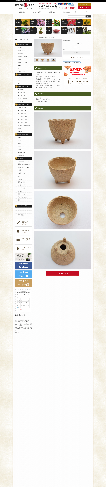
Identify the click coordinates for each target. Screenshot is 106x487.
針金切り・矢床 (22, 173)
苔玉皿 (19, 128)
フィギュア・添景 (22, 206)
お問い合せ (52, 12)
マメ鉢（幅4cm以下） (23, 107)
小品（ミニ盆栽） (22, 77)
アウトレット (21, 203)
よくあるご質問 (37, 12)
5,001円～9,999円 (22, 95)
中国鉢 (19, 149)
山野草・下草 (21, 71)
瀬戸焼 (19, 146)
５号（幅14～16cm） (23, 119)
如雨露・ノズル (22, 185)
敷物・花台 (21, 200)
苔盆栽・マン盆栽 (22, 62)
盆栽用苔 (20, 65)
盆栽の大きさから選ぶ (23, 74)
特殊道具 (20, 179)
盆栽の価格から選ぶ (23, 86)
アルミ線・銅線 (22, 188)
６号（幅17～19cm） (23, 122)
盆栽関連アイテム (22, 158)
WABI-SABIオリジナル (23, 161)
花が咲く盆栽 (21, 50)
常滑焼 (19, 140)
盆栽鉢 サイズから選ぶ (23, 104)
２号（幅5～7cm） (22, 110)
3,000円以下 (21, 89)
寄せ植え (20, 59)
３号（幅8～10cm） (23, 113)
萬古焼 (19, 143)
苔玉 (19, 68)
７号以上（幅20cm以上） (24, 125)
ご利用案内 (22, 12)
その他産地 (21, 155)
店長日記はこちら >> (19, 332)
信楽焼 (52, 37)
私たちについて (67, 12)
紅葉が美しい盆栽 (22, 56)
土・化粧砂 (21, 191)
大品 (19, 83)
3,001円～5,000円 (22, 92)
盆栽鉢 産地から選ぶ (43, 37)
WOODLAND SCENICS (23, 212)
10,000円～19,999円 (22, 98)
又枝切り (20, 170)
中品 (19, 80)
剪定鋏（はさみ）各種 (23, 167)
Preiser (19, 209)
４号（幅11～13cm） (23, 116)
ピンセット (21, 176)
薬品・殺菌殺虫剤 (22, 197)
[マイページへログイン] (84, 5)
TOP (35, 37)
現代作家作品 (21, 152)
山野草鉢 (20, 131)
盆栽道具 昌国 (21, 182)
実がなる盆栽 (21, 53)
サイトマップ (83, 12)
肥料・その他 (21, 194)
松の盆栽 (20, 47)
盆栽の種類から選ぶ (23, 44)
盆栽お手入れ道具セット (24, 164)
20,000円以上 (21, 101)
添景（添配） (21, 215)
